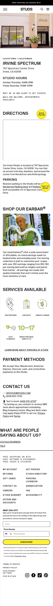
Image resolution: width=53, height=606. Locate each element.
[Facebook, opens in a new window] (34, 575)
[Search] (42, 9)
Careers (8, 491)
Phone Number (9, 529)
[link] (41, 114)
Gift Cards (9, 479)
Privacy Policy (10, 567)
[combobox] (8, 533)
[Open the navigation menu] (5, 9)
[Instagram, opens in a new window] (28, 575)
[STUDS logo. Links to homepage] (26, 9)
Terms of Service (11, 564)
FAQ (28, 491)
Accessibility (34, 495)
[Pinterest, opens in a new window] (47, 575)
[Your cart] (48, 9)
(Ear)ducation (34, 486)
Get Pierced (33, 469)
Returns (8, 474)
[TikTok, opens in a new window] (41, 575)
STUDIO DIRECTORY (36, 474)
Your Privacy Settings (9, 572)
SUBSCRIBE (26, 542)
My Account (10, 469)
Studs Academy (12, 495)
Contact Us (10, 486)
